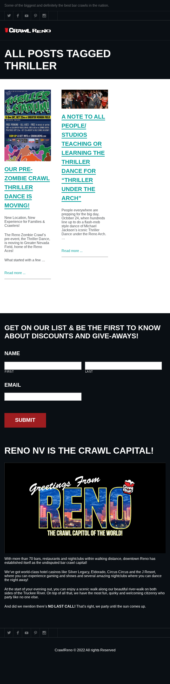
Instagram (44, 15)
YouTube (26, 15)
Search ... (53, 15)
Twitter (8, 15)
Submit (25, 420)
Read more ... (14, 273)
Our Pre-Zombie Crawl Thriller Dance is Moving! (27, 187)
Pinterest (35, 15)
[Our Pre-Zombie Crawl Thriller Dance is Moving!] (27, 125)
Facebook (17, 15)
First (9, 371)
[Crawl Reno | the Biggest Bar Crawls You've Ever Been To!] (27, 30)
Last (89, 371)
